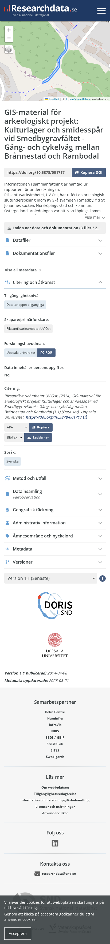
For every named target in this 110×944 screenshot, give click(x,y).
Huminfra (55, 718)
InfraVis (55, 724)
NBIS (55, 731)
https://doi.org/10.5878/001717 (54, 417)
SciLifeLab (55, 744)
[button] (9, 30)
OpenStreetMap (78, 99)
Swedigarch (55, 756)
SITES (55, 750)
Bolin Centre (55, 712)
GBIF (60, 737)
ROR (48, 353)
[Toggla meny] (101, 10)
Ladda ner (41, 437)
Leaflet (53, 99)
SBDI (49, 737)
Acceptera (18, 933)
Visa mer (93, 217)
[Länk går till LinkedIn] (55, 843)
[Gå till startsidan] (39, 10)
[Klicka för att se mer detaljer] (102, 578)
